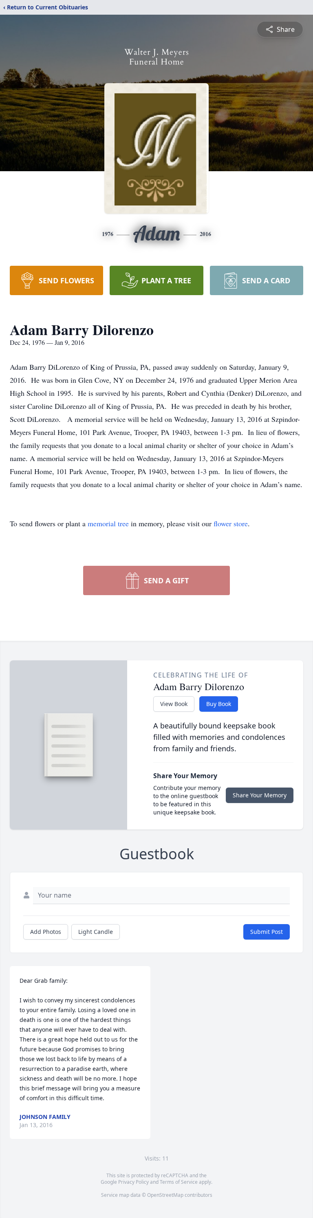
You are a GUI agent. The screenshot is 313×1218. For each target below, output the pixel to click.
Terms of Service (179, 1181)
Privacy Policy (133, 1181)
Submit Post (266, 932)
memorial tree (108, 523)
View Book (173, 704)
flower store (231, 523)
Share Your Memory (260, 795)
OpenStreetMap (165, 1195)
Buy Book (218, 704)
